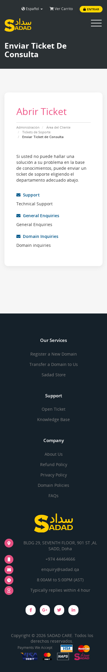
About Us (54, 454)
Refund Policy (53, 464)
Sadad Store (54, 374)
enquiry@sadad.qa (60, 569)
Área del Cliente (58, 127)
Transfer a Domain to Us (53, 364)
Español (32, 8)
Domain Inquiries (39, 236)
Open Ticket (53, 409)
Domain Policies (53, 485)
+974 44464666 (60, 559)
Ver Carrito (63, 8)
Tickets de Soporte (36, 132)
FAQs (53, 495)
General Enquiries (40, 215)
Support (30, 195)
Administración (28, 127)
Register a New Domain (53, 354)
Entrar (92, 9)
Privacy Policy (53, 475)
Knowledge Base (53, 419)
